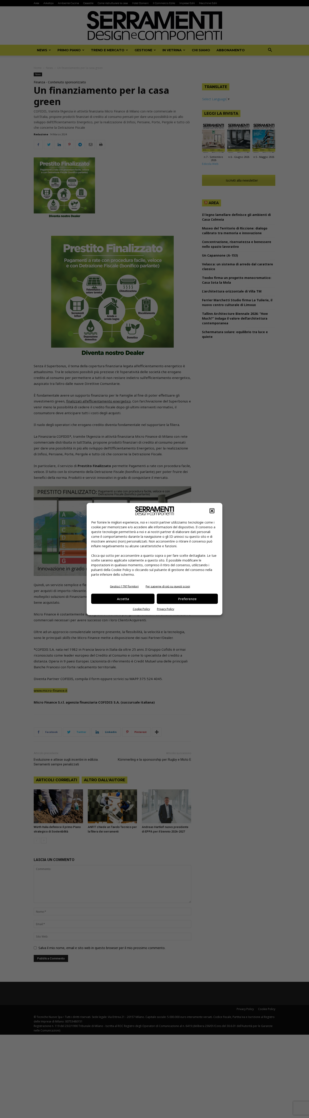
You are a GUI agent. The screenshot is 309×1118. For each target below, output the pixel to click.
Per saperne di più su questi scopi (168, 586)
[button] (212, 510)
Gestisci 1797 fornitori (124, 586)
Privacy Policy (165, 609)
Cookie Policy (141, 609)
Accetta (123, 598)
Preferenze (187, 598)
